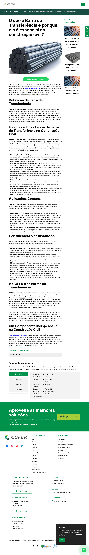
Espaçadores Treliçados (65, 444)
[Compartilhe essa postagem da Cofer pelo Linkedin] (16, 355)
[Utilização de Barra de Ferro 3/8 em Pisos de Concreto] (72, 81)
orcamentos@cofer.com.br (62, 492)
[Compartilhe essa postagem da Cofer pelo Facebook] (19, 355)
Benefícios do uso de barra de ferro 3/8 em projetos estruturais (72, 43)
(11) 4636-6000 (58, 481)
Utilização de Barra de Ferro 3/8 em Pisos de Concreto (71, 91)
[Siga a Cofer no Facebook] (7, 446)
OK (62, 540)
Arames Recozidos (64, 447)
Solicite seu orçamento (64, 417)
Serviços (34, 447)
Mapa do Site (36, 469)
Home (6, 12)
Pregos (60, 450)
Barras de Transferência (65, 453)
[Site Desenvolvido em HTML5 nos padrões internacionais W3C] (37, 546)
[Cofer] (9, 5)
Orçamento (35, 461)
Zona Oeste (18, 389)
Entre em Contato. (36, 79)
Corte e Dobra (62, 455)
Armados (61, 458)
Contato (34, 458)
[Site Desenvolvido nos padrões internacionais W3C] (33, 546)
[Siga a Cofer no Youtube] (17, 446)
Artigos (15, 12)
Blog (33, 450)
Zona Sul (18, 384)
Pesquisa (34, 467)
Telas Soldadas (63, 442)
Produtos (34, 444)
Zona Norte (18, 374)
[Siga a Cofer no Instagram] (12, 446)
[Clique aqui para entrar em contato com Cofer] (87, 28)
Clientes (34, 464)
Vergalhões (61, 439)
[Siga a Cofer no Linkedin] (22, 446)
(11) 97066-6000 (59, 483)
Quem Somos (36, 442)
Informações (35, 453)
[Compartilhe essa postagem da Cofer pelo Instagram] (13, 355)
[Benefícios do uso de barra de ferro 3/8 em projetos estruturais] (72, 31)
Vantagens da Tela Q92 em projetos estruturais (72, 67)
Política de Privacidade (39, 472)
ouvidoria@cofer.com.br (61, 501)
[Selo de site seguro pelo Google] (45, 546)
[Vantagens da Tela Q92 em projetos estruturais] (72, 57)
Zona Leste (18, 379)
